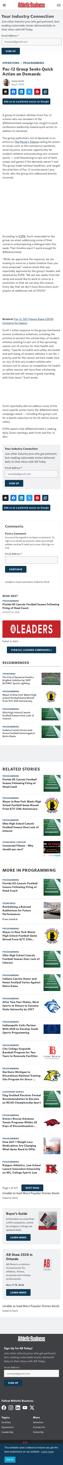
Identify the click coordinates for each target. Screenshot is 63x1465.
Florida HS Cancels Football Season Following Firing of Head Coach (30, 606)
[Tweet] (29, 92)
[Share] (13, 92)
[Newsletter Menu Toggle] (59, 5)
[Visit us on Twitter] (32, 1407)
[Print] (5, 92)
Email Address (10, 35)
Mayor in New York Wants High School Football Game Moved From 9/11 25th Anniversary (19, 697)
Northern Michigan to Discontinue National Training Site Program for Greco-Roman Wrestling (21, 1075)
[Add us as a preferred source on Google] (45, 92)
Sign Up (11, 51)
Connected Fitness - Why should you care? (17, 847)
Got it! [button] (9, 1459)
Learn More (18, 1237)
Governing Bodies (13, 1091)
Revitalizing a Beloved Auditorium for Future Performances (16, 910)
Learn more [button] (47, 1451)
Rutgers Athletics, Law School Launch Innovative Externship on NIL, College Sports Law (21, 1169)
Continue (15, 569)
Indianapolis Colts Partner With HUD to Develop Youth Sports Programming (20, 1029)
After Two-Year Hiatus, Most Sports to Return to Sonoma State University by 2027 (20, 1005)
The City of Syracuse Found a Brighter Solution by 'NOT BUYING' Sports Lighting (18, 680)
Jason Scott (17, 80)
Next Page (32, 1187)
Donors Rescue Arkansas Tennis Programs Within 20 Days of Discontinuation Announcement (19, 1122)
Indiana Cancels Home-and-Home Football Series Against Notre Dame (18, 733)
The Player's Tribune (27, 141)
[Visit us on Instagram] (11, 1407)
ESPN (22, 236)
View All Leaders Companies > (31, 649)
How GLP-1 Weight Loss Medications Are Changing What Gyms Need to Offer (19, 1145)
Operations (10, 63)
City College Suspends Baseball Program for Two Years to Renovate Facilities (20, 1052)
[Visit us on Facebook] (4, 1407)
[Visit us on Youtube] (25, 1407)
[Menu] (4, 5)
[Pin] (37, 92)
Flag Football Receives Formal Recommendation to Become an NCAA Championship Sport (21, 1099)
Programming (33, 63)
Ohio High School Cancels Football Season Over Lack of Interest (18, 715)
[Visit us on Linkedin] (18, 1407)
